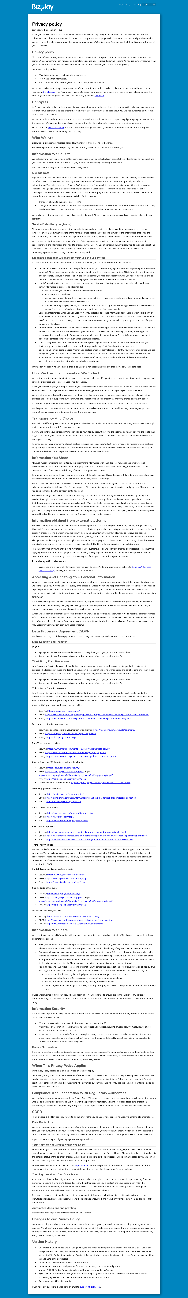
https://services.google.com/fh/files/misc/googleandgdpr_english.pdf (76, 775)
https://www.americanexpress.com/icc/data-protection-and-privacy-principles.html (86, 832)
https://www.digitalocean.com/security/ (66, 874)
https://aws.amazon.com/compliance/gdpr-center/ (69, 714)
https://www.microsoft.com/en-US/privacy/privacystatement (75, 923)
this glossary (49, 91)
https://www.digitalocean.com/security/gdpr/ (66, 878)
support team (81, 1165)
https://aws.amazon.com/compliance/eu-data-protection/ (121, 714)
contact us (99, 95)
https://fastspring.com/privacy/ (61, 737)
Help (121, 4)
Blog (128, 4)
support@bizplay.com (90, 1286)
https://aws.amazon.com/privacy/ (62, 718)
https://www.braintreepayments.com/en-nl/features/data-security (78, 748)
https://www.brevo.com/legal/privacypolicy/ (67, 820)
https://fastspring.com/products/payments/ (114, 729)
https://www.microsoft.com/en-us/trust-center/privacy (73, 916)
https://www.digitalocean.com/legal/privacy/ (67, 882)
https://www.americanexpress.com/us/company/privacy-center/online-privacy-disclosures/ (90, 839)
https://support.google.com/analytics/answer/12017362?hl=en (100, 782)
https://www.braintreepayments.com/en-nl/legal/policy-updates (75, 752)
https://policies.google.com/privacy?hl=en (66, 778)
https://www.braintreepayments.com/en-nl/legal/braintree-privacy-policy (81, 756)
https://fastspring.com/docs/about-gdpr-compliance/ (70, 733)
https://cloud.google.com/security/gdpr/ (64, 771)
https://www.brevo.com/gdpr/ (59, 816)
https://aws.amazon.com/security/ (63, 710)
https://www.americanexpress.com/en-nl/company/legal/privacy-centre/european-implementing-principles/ (96, 835)
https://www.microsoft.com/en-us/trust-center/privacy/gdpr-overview (79, 920)
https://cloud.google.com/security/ (63, 767)
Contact (136, 4)
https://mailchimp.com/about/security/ (65, 794)
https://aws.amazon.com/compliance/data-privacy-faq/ (105, 718)
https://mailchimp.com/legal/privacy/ (64, 801)
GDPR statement (56, 127)
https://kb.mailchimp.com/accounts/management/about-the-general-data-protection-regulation (90, 797)
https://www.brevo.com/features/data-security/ (70, 813)
